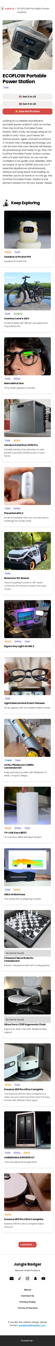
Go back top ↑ (27, 1340)
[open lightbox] (27, 45)
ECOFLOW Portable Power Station (33, 10)
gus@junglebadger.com (32, 1325)
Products (8, 8)
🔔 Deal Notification (27, 111)
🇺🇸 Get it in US (27, 96)
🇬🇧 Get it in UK (27, 104)
